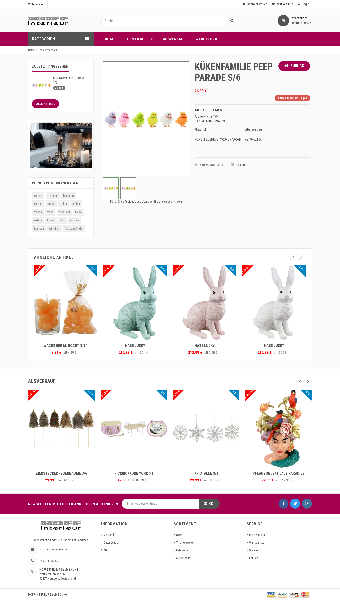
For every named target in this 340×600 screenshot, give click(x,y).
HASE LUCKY (135, 345)
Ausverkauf (183, 558)
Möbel (51, 204)
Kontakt (253, 558)
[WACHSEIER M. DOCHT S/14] (65, 302)
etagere (74, 220)
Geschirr (53, 196)
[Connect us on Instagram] (307, 504)
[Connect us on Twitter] (295, 504)
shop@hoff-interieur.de (53, 549)
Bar (62, 220)
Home (31, 50)
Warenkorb (255, 550)
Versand (109, 535)
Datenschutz (111, 542)
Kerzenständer (74, 228)
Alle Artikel (45, 104)
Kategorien (182, 550)
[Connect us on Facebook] (283, 504)
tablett (76, 204)
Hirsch (38, 204)
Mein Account (257, 535)
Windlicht (64, 212)
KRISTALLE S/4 (206, 473)
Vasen (38, 212)
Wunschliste (256, 542)
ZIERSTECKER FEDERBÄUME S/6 (61, 473)
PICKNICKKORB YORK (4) (133, 473)
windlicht (54, 228)
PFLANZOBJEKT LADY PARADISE (279, 473)
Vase (50, 212)
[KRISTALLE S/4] (206, 429)
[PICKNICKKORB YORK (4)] (134, 429)
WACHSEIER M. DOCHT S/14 (66, 345)
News (179, 535)
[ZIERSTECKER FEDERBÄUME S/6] (61, 429)
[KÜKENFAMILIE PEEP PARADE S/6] (41, 85)
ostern (38, 220)
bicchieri (68, 196)
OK (211, 503)
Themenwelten (46, 50)
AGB (106, 550)
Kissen (51, 220)
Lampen (39, 228)
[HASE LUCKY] (135, 302)
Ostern (38, 196)
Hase (78, 212)
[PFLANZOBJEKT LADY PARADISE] (278, 429)
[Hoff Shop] (48, 20)
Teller (63, 204)
